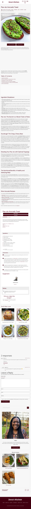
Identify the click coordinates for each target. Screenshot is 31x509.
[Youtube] (27, 1)
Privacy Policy (25, 502)
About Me (7, 502)
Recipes (11, 502)
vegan (25, 9)
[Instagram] (24, 1)
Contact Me (20, 502)
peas (18, 9)
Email (2, 392)
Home (4, 502)
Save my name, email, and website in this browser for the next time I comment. (15, 399)
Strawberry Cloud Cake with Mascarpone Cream (22, 468)
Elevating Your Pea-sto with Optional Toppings (8, 81)
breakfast (15, 9)
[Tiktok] (28, 490)
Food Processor (15, 282)
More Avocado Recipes (5, 83)
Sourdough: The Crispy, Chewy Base (7, 80)
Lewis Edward (22, 505)
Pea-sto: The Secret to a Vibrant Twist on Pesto (9, 79)
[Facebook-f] (22, 1)
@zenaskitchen (6, 300)
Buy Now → (15, 284)
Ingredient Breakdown (5, 78)
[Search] (25, 2)
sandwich (21, 9)
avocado (9, 9)
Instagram (17, 205)
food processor (15, 258)
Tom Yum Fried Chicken (8, 485)
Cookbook (15, 502)
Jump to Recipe (11, 44)
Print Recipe (20, 44)
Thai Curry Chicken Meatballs (8, 468)
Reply (4, 364)
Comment (3, 378)
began (12, 9)
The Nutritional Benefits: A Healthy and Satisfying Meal (10, 82)
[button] (3, 2)
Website (2, 395)
